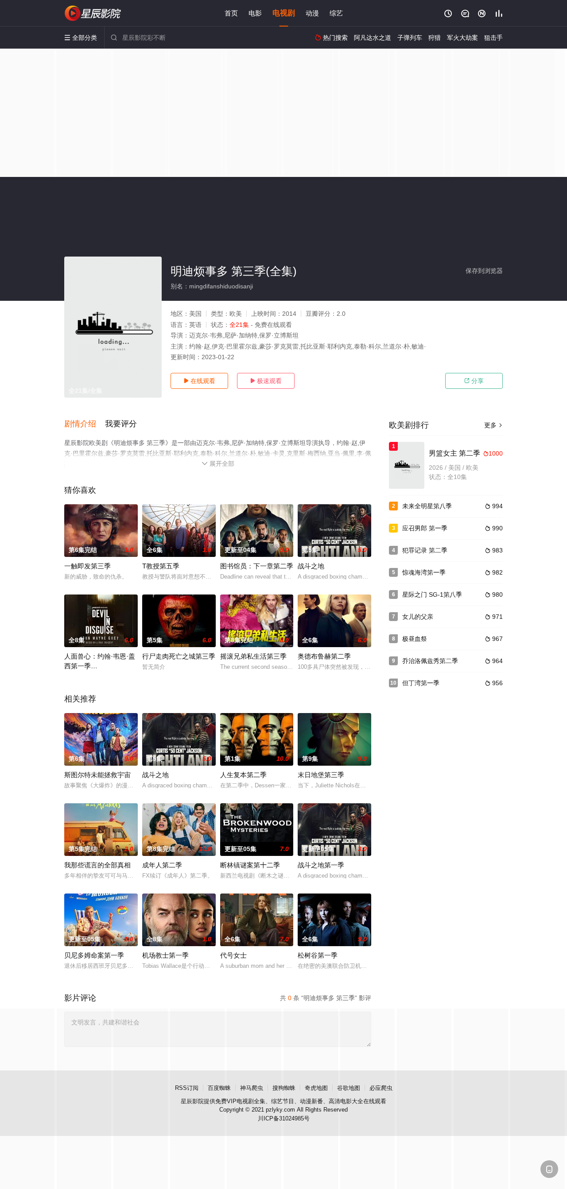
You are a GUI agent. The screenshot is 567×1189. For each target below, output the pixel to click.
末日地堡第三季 (321, 775)
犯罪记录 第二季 (424, 550)
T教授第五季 (160, 566)
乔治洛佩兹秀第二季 (430, 660)
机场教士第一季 (165, 955)
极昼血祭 (414, 638)
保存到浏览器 (484, 270)
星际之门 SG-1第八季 (432, 594)
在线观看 (199, 380)
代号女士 (233, 955)
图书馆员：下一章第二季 (256, 566)
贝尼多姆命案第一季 (94, 955)
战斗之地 (311, 566)
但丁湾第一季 (420, 683)
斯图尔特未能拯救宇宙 (97, 775)
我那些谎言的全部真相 (97, 865)
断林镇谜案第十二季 (250, 865)
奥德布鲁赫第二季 (324, 656)
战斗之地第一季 (321, 865)
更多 (493, 425)
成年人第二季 (162, 865)
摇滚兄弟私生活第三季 (253, 656)
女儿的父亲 (417, 616)
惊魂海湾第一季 (424, 572)
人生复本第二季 (243, 775)
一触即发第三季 (87, 566)
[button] (84, 424)
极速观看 (266, 380)
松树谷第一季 (318, 955)
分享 (474, 380)
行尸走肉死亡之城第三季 (178, 656)
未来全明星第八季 (427, 506)
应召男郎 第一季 (424, 528)
